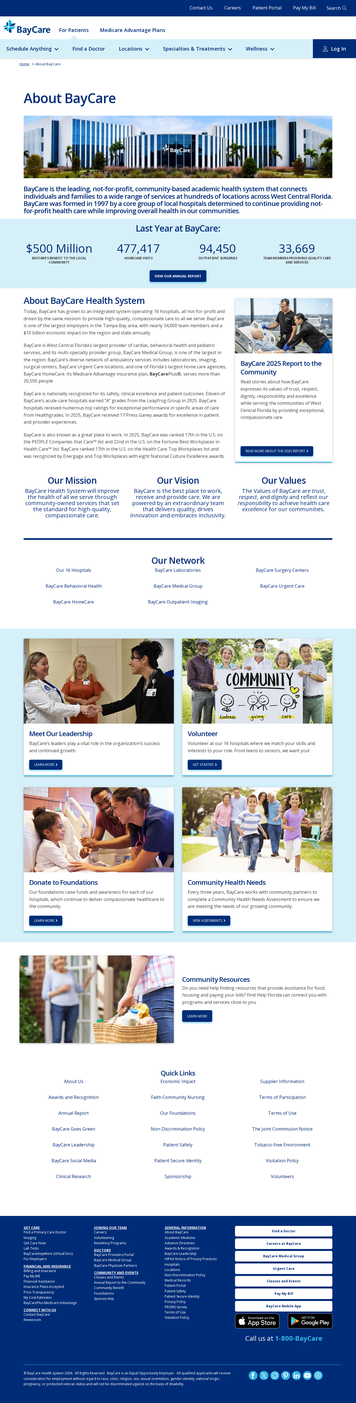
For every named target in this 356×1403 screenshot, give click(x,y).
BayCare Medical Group (178, 586)
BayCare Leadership (74, 1145)
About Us (73, 1081)
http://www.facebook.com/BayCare (253, 1375)
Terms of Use (282, 1113)
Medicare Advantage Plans (132, 30)
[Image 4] (310, 1320)
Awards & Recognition (182, 1248)
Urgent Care (284, 1268)
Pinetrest (285, 1375)
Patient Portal (267, 8)
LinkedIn (296, 1375)
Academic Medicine (180, 1237)
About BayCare (48, 63)
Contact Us (201, 8)
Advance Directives (180, 1243)
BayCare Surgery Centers (282, 570)
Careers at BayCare (283, 1243)
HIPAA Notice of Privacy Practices (191, 1259)
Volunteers (282, 1176)
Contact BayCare (37, 1314)
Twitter (263, 1375)
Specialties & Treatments (194, 48)
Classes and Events (109, 1277)
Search (334, 8)
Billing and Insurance (40, 1270)
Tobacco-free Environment (282, 1145)
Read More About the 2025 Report (275, 451)
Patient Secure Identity (178, 1161)
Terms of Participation (282, 1097)
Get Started (203, 764)
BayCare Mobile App (283, 1306)
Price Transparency (39, 1292)
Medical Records (178, 1280)
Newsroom (32, 1319)
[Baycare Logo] (27, 27)
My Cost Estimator (38, 1297)
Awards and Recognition (73, 1097)
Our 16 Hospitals (73, 570)
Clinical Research (73, 1176)
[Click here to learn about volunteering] (257, 680)
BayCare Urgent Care (282, 586)
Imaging (30, 1237)
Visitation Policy (282, 1161)
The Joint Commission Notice (282, 1129)
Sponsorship (178, 1176)
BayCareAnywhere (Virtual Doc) (48, 1253)
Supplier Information (282, 1081)
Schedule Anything (29, 48)
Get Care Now (35, 1243)
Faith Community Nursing (178, 1097)
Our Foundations (178, 1113)
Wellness (257, 48)
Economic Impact (178, 1081)
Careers (232, 8)
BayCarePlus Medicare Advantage (50, 1302)
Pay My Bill (304, 8)
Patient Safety (177, 1145)
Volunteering (104, 1237)
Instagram (274, 1375)
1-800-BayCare (298, 1338)
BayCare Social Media (73, 1161)
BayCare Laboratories (178, 570)
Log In (338, 48)
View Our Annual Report (178, 276)
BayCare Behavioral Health (74, 586)
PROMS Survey (176, 1307)
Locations (130, 48)
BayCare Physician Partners (115, 1265)
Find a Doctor (88, 48)
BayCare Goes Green (73, 1129)
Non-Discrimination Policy (178, 1129)
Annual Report (73, 1113)
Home (24, 63)
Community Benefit (109, 1287)
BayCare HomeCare (73, 602)
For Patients (74, 30)
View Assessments (207, 920)
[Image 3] (257, 1320)
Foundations (104, 1293)
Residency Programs (110, 1243)
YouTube (307, 1375)
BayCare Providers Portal (114, 1254)
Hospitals (172, 1264)
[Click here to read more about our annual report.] (283, 325)
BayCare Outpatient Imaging (178, 602)
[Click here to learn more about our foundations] (99, 829)
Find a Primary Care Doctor (45, 1232)
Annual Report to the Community (119, 1282)
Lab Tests (31, 1248)
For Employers (35, 1259)
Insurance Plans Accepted (44, 1286)
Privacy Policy (175, 1301)
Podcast (318, 1375)
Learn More (44, 764)
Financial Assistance (39, 1281)
